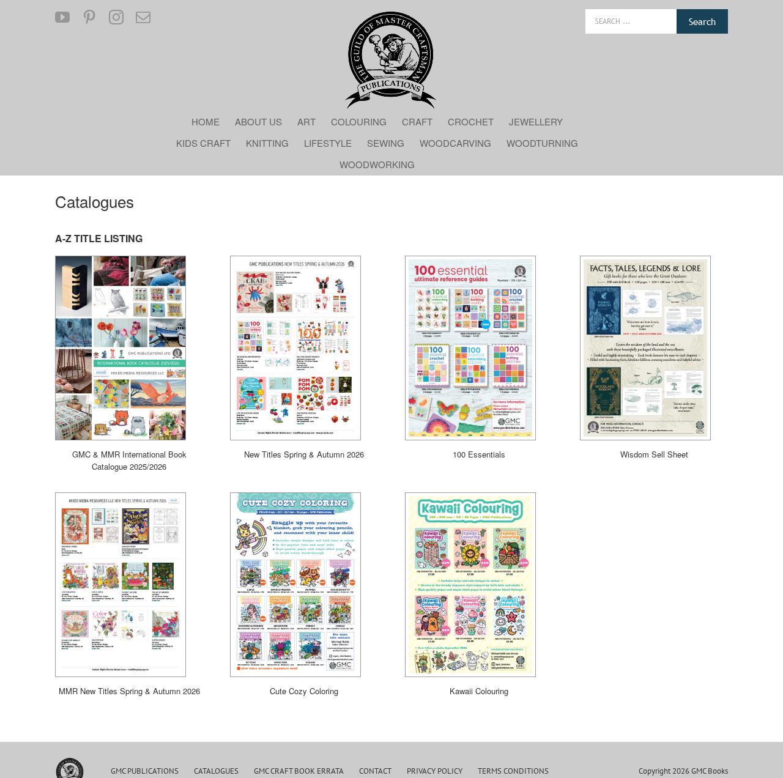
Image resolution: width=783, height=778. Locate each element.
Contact (375, 771)
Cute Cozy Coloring (304, 691)
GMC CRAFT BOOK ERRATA (299, 771)
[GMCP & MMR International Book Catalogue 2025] (120, 348)
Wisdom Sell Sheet (654, 454)
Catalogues (216, 771)
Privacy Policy (434, 771)
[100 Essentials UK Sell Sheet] (470, 348)
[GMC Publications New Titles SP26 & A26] (295, 348)
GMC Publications (145, 771)
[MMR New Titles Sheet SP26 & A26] (120, 584)
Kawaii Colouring (479, 691)
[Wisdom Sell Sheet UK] (645, 348)
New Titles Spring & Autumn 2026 (304, 454)
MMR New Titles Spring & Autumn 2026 (129, 691)
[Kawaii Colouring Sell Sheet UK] (470, 584)
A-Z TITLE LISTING (99, 238)
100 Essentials (479, 454)
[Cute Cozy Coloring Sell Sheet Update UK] (295, 584)
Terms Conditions (513, 771)
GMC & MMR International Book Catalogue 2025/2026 (129, 460)
